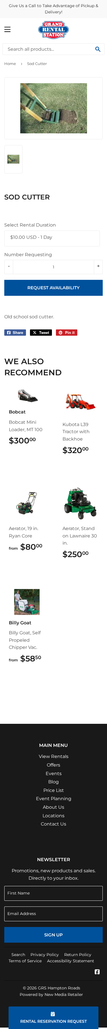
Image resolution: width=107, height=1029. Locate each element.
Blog (53, 782)
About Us (53, 807)
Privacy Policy (45, 954)
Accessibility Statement (70, 961)
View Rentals (53, 756)
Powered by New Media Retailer (51, 994)
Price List (53, 790)
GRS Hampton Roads (59, 988)
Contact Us (53, 824)
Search (18, 954)
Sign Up (53, 935)
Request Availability (53, 287)
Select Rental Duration (30, 225)
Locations (53, 815)
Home (10, 63)
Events (54, 773)
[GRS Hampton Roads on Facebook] (97, 972)
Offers (53, 765)
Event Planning (53, 798)
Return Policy (77, 954)
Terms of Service (25, 961)
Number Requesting (28, 254)
